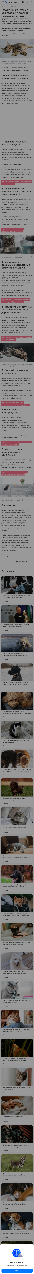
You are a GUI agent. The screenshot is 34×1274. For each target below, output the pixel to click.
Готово (17, 1271)
